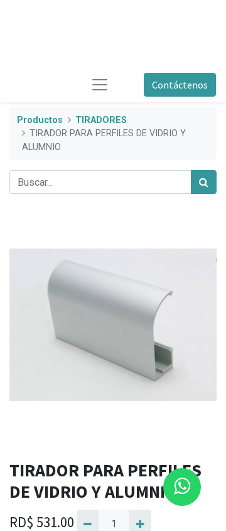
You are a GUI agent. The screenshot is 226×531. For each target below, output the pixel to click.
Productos (40, 120)
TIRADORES (101, 120)
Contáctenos (180, 84)
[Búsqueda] (204, 182)
